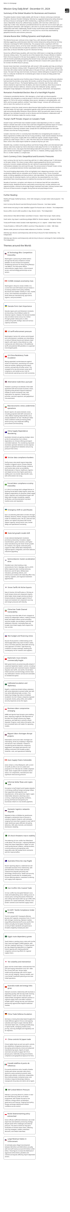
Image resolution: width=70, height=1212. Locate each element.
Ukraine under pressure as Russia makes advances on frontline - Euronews (27, 229)
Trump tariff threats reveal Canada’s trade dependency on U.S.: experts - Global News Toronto (32, 222)
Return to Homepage (10, 3)
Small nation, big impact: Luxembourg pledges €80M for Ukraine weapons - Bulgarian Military (32, 219)
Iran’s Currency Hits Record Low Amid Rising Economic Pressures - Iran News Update (30, 204)
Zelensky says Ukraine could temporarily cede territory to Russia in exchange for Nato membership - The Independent (34, 239)
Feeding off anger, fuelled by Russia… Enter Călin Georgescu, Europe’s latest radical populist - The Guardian (34, 200)
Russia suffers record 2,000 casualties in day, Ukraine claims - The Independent (28, 211)
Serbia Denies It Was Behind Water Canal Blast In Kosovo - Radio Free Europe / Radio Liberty (32, 216)
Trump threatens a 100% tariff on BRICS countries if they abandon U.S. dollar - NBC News (31, 226)
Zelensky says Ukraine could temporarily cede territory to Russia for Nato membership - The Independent (32, 234)
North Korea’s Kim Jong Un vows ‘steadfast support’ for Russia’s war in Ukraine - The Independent (33, 207)
